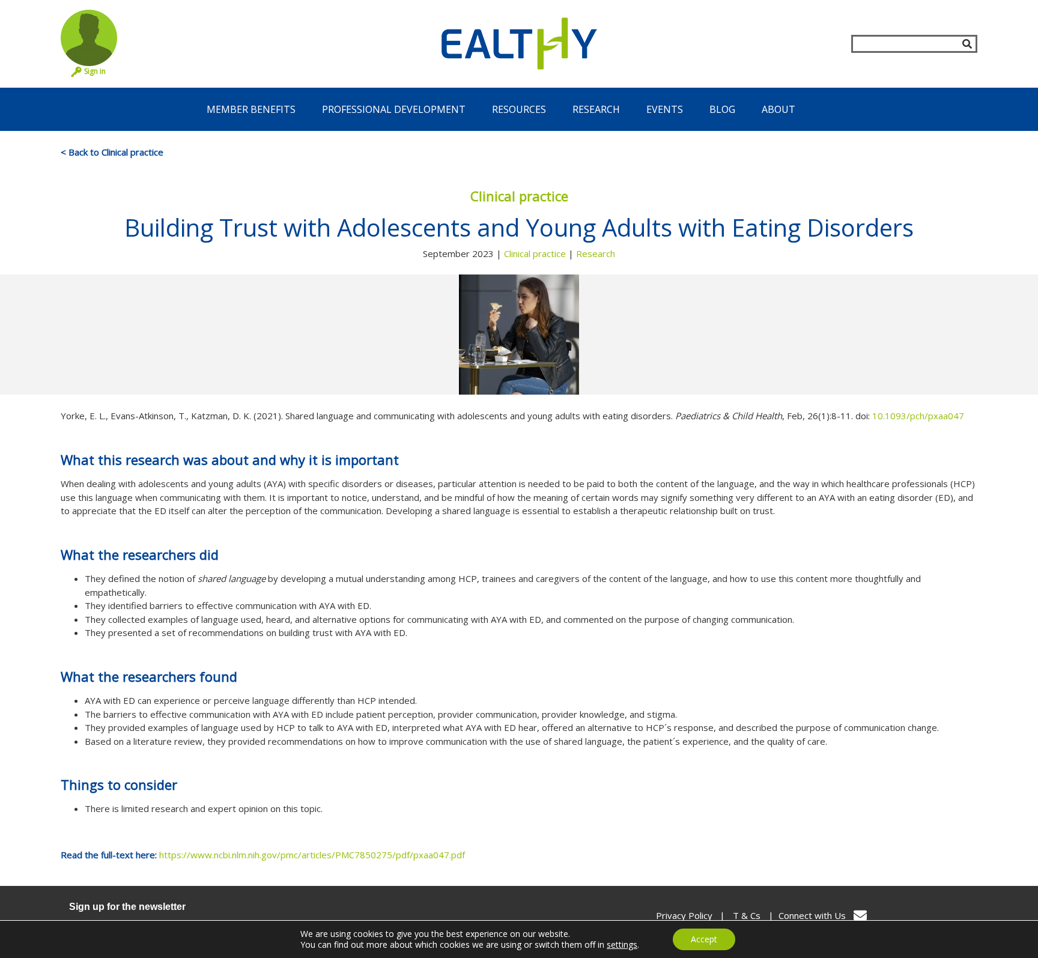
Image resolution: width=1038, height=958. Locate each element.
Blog (722, 109)
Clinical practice (535, 253)
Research (596, 109)
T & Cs (746, 915)
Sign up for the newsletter (127, 907)
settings (622, 944)
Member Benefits (251, 109)
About (778, 109)
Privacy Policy (684, 915)
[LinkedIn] (964, 915)
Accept (704, 939)
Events (664, 109)
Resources (519, 109)
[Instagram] (913, 915)
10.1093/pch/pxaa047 (918, 416)
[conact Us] (860, 915)
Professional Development (394, 109)
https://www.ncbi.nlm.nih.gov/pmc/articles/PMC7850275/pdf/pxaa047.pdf (312, 855)
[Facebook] (887, 915)
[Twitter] (938, 915)
